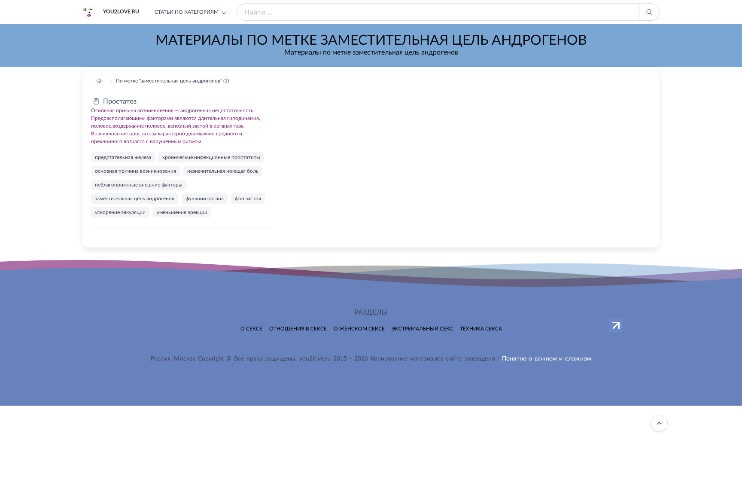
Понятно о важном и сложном (546, 359)
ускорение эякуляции (120, 212)
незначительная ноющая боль (222, 171)
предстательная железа (123, 157)
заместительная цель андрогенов (134, 198)
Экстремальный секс (422, 328)
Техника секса (481, 328)
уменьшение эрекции (182, 212)
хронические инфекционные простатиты (211, 157)
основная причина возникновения (135, 171)
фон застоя (248, 198)
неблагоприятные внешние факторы (138, 184)
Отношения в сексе (298, 328)
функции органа (205, 198)
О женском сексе (359, 328)
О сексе (251, 328)
